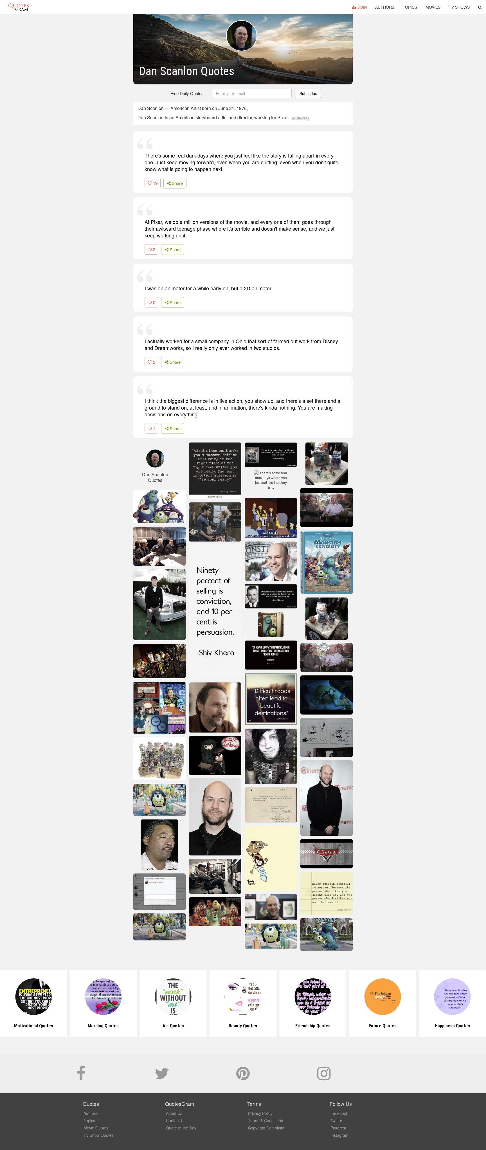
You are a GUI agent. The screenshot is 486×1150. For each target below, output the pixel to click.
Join (362, 7)
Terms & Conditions (265, 1120)
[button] (480, 7)
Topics (410, 7)
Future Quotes (313, 1025)
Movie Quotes (96, 1128)
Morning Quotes (33, 1025)
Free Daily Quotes (187, 93)
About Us (174, 1113)
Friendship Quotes (242, 1025)
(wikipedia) (300, 117)
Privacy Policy (260, 1113)
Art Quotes (103, 1025)
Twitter (336, 1120)
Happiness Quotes (382, 1025)
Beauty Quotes (173, 1025)
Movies (433, 7)
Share (177, 183)
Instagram (339, 1135)
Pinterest (338, 1128)
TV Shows (459, 7)
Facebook (339, 1113)
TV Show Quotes (99, 1135)
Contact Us (176, 1120)
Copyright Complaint (266, 1128)
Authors (384, 7)
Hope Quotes (452, 1025)
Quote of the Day (181, 1128)
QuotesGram (18, 7)
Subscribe (308, 93)
